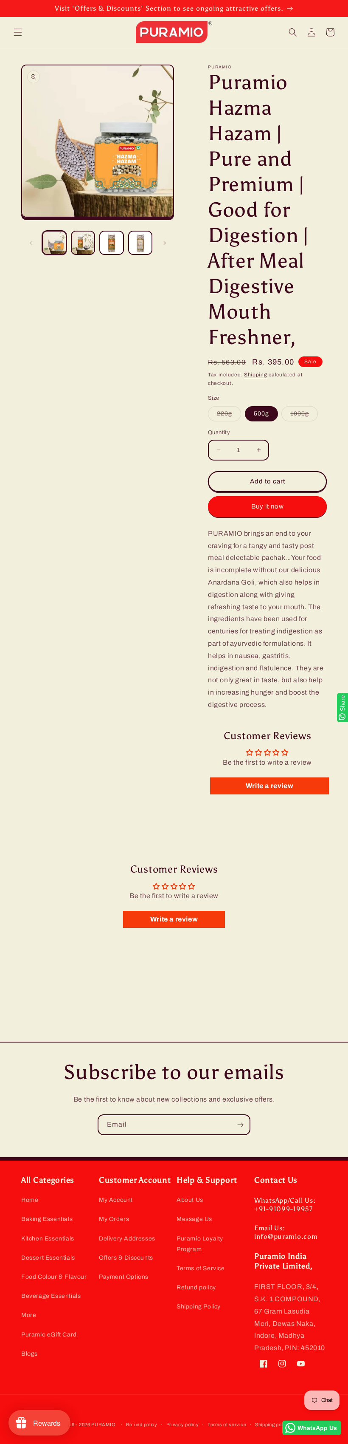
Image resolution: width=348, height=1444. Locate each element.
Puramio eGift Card (49, 1334)
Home (29, 1200)
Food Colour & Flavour (54, 1277)
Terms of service (227, 1424)
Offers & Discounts (126, 1258)
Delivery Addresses (127, 1238)
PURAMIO (103, 1424)
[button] (17, 32)
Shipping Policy (199, 1306)
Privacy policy (182, 1424)
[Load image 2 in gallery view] (83, 243)
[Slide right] (164, 243)
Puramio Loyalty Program (200, 1243)
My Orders (114, 1219)
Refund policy (196, 1287)
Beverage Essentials (51, 1296)
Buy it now (267, 506)
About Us (190, 1200)
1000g (304, 415)
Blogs (29, 1354)
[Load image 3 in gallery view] (111, 243)
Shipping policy (272, 1424)
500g (261, 413)
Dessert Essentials (48, 1258)
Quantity (219, 432)
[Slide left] (30, 243)
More (28, 1315)
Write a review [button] (269, 785)
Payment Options (124, 1277)
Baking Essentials (47, 1219)
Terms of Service (201, 1268)
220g (229, 415)
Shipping (255, 375)
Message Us (194, 1219)
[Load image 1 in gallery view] (54, 243)
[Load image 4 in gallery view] (140, 243)
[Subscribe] (240, 1124)
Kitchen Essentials (47, 1238)
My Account (116, 1200)
